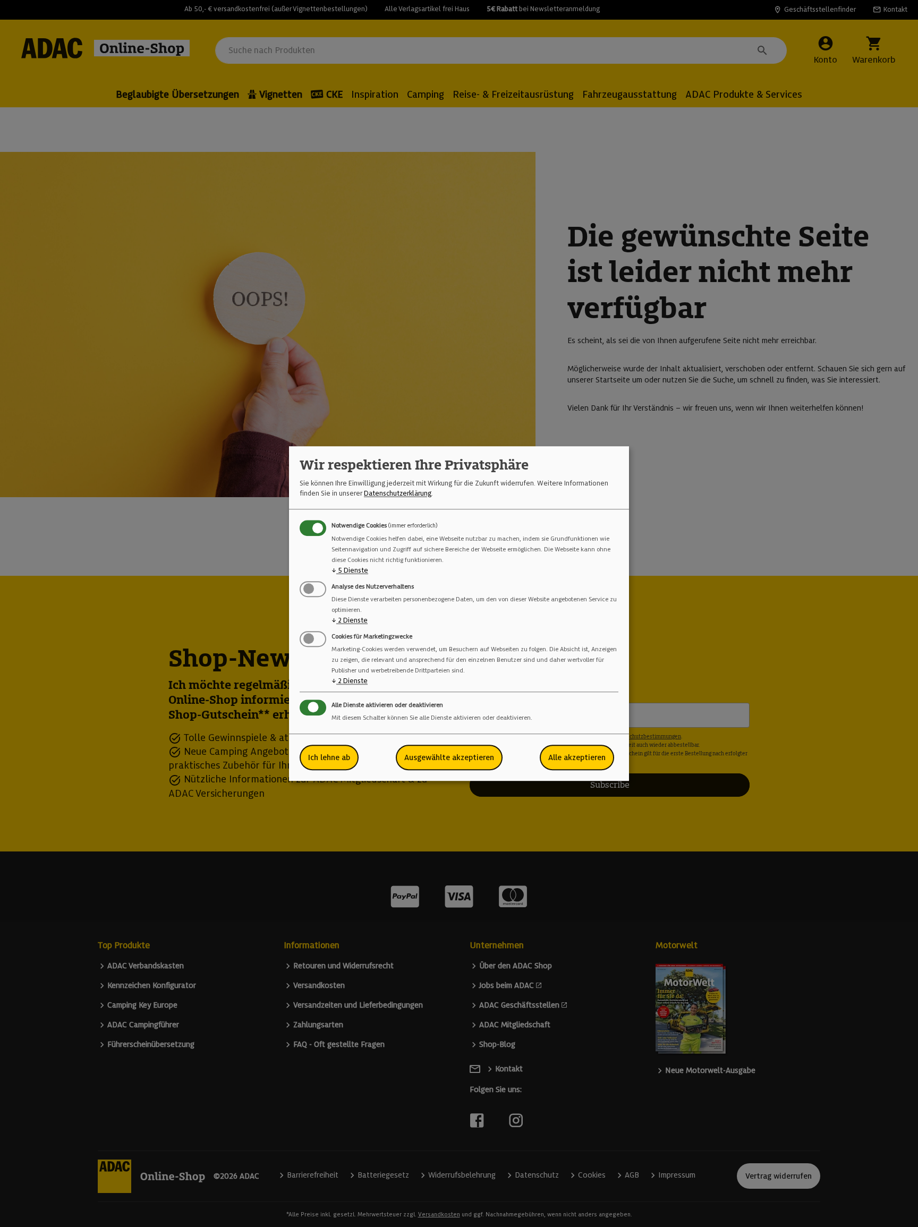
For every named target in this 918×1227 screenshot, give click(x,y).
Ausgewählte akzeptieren (449, 757)
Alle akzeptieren (577, 757)
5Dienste (350, 570)
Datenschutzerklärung (397, 493)
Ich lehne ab (329, 757)
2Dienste (350, 620)
